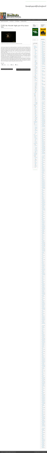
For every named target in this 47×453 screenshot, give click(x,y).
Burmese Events (3, 24)
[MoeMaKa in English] (23, 9)
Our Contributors (28, 19)
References (34, 19)
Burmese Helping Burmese (36, 127)
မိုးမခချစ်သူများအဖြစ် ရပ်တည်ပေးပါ (36, 6)
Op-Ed (36, 88)
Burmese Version (23, 21)
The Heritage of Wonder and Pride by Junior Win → (23, 69)
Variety (23, 19)
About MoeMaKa (40, 19)
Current (5, 19)
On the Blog (12, 21)
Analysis (36, 78)
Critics (36, 160)
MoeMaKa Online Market (4, 21)
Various (36, 119)
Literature (14, 19)
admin (2, 28)
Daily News (9, 19)
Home (1, 19)
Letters (36, 64)
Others (36, 68)
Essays (36, 109)
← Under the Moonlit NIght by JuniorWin (7, 69)
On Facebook (17, 21)
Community (19, 19)
